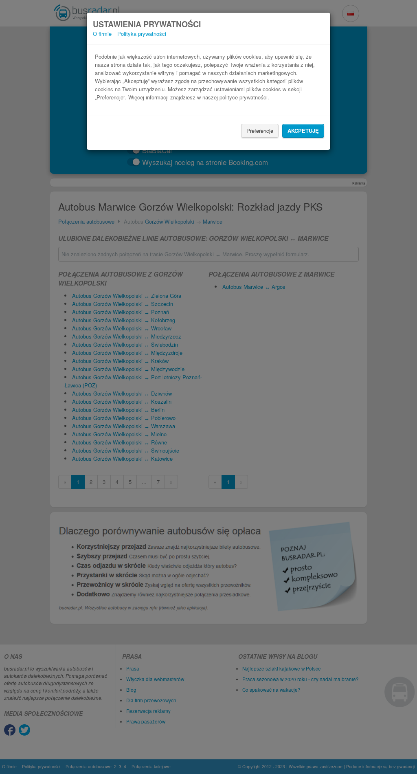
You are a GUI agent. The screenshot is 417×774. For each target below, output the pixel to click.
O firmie (102, 33)
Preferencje (259, 130)
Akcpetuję (303, 130)
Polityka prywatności (141, 33)
